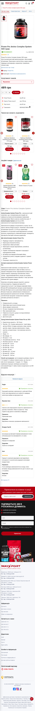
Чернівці (25, 698)
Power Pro (10, 70)
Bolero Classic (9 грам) (25, 185)
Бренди (3, 639)
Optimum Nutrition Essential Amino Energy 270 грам (9, 139)
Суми (9, 704)
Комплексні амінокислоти (18, 74)
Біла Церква (13, 706)
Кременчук (6, 706)
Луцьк (16, 704)
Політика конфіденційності (8, 657)
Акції (2, 637)
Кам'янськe (11, 707)
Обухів (30, 706)
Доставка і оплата (6, 609)
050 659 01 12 (4, 627)
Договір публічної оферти (8, 660)
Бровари (25, 706)
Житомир (23, 700)
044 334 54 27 (4, 624)
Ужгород (20, 704)
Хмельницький (7, 700)
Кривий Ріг (30, 704)
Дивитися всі (17, 160)
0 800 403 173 (4, 621)
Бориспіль (19, 706)
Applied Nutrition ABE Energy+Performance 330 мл (9, 187)
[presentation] (1, 133)
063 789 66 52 (4, 629)
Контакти (3, 606)
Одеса (19, 702)
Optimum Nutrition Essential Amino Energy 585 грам (25, 139)
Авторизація (4, 652)
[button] (2, 3)
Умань (25, 704)
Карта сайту (4, 645)
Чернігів (18, 700)
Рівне (12, 704)
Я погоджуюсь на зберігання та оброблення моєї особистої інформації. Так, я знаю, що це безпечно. (16, 528)
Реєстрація (4, 655)
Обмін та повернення (6, 614)
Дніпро (7, 698)
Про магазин (4, 611)
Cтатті (3, 642)
